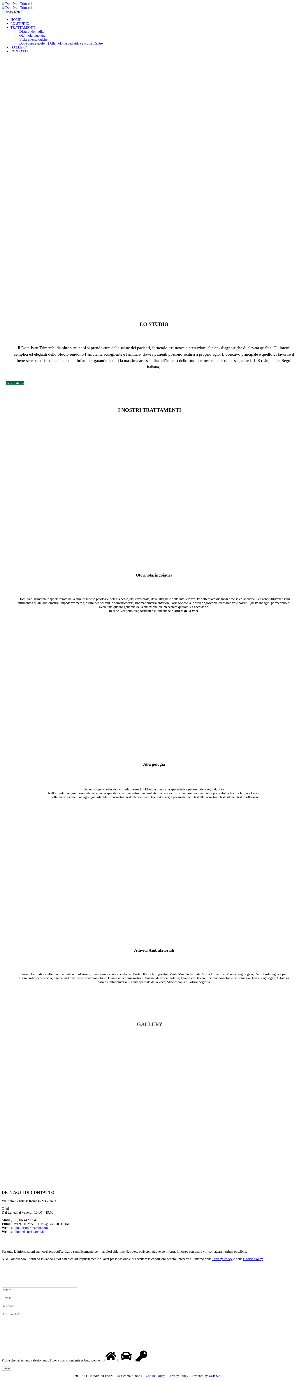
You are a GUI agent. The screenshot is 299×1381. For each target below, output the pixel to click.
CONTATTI (19, 51)
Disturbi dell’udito (31, 31)
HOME (16, 19)
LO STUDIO (20, 23)
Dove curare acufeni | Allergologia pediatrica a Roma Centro (61, 43)
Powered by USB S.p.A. (208, 1375)
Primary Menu (12, 12)
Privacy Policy (222, 1259)
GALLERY (19, 47)
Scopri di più (15, 383)
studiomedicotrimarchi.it (27, 1232)
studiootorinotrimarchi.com (29, 1228)
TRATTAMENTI (23, 27)
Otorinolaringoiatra (32, 35)
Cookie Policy (253, 1259)
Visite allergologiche (33, 39)
